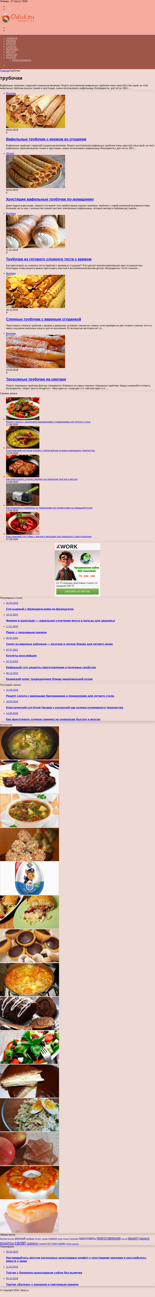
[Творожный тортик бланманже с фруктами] (29, 1198)
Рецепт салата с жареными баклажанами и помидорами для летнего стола (48, 422)
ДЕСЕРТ (11, 52)
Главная (12, 38)
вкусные (11, 1239)
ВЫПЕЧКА (12, 49)
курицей (52, 1238)
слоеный (42, 1244)
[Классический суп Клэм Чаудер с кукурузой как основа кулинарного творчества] (22, 448)
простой (124, 1239)
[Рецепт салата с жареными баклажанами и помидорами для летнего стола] (22, 419)
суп (49, 1243)
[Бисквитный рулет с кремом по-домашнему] (29, 1029)
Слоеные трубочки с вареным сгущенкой (43, 319)
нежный (66, 1239)
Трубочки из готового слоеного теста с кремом (49, 259)
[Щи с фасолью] (29, 826)
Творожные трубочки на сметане (36, 379)
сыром (61, 1243)
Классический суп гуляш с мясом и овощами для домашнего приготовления (49, 536)
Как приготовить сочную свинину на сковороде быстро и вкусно (42, 479)
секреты (32, 1243)
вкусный (20, 1238)
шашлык (75, 1244)
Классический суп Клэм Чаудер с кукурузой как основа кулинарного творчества (50, 450)
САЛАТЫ (11, 46)
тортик (68, 1244)
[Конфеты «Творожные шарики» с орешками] (29, 860)
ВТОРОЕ (11, 44)
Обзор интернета (21, 60)
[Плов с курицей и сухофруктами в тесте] (29, 928)
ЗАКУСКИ (11, 54)
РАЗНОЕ (11, 57)
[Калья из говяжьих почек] (29, 759)
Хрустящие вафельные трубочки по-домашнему (50, 199)
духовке (45, 1239)
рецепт (133, 1238)
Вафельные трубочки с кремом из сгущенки (46, 139)
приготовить (87, 1238)
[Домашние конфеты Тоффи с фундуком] (29, 961)
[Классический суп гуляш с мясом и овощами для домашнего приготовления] (22, 534)
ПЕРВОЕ (11, 41)
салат (20, 1242)
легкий (60, 1239)
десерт (38, 1239)
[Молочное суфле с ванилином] (29, 1232)
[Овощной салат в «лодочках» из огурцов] (29, 1063)
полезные (74, 1239)
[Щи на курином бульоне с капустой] (29, 995)
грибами (30, 1239)
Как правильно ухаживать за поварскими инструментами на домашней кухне (49, 508)
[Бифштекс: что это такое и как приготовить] (29, 792)
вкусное (3, 1239)
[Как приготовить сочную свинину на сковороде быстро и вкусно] (22, 476)
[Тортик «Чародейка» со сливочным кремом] (29, 1097)
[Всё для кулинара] (17, 22)
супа (54, 1243)
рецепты (7, 1243)
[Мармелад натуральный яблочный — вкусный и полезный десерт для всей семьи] (29, 1164)
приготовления (108, 1238)
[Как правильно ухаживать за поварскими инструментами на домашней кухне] (22, 505)
